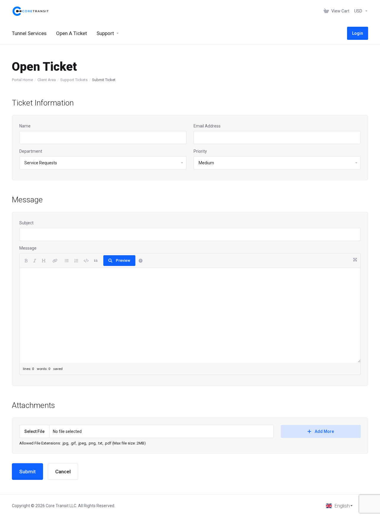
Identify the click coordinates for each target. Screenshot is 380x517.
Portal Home (22, 80)
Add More (324, 431)
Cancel (63, 472)
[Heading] (43, 260)
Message (28, 248)
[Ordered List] (76, 260)
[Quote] (95, 260)
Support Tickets (74, 80)
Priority (200, 151)
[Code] (86, 260)
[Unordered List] (66, 260)
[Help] (140, 260)
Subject (26, 222)
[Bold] (26, 260)
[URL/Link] (55, 260)
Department (30, 151)
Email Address (207, 126)
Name (25, 126)
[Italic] (34, 260)
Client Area (46, 80)
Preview (123, 260)
